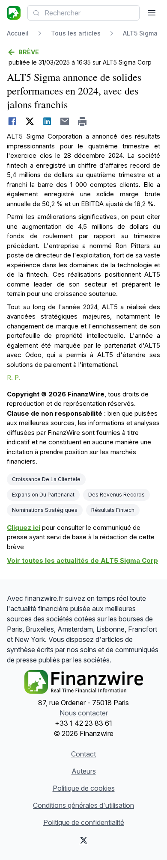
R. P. (13, 377)
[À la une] (14, 13)
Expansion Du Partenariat (43, 494)
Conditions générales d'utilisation (83, 805)
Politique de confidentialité (83, 822)
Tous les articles (76, 33)
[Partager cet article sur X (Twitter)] (29, 121)
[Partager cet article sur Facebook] (12, 121)
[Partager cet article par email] (65, 121)
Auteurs (84, 771)
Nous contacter (84, 713)
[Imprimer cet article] (82, 121)
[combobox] (83, 13)
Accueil (18, 33)
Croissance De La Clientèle (46, 479)
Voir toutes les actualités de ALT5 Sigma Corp (82, 560)
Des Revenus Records (116, 494)
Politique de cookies (84, 788)
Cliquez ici (23, 527)
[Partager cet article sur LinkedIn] (47, 121)
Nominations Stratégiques (45, 510)
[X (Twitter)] (83, 840)
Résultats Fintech (112, 510)
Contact (83, 754)
